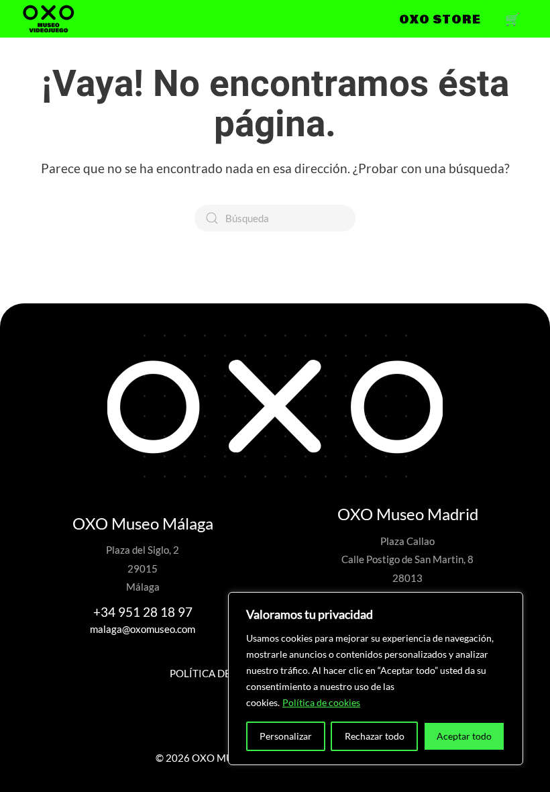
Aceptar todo (464, 736)
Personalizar (286, 736)
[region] (375, 678)
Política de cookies (321, 702)
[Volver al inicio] (48, 19)
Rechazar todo (374, 736)
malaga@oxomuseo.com (142, 629)
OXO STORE (440, 19)
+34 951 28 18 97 (142, 612)
